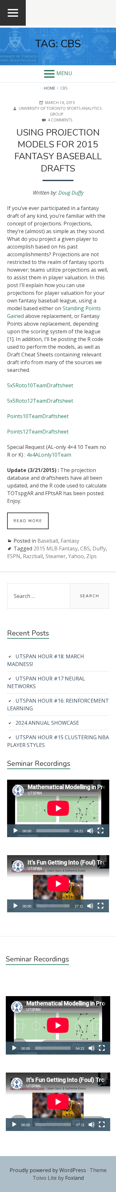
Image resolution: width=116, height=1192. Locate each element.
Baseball (47, 540)
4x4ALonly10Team (49, 454)
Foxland (74, 1177)
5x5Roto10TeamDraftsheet (40, 385)
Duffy (99, 548)
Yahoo (76, 556)
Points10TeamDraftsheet (38, 416)
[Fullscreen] (100, 831)
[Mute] (90, 831)
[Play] (15, 831)
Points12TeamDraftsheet (38, 431)
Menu (64, 73)
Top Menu (13, 25)
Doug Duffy (70, 192)
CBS (85, 548)
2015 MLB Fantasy (56, 548)
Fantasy (70, 540)
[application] (58, 808)
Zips (91, 556)
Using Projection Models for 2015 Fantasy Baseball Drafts (58, 151)
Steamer (55, 556)
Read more (31, 523)
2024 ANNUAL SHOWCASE (47, 722)
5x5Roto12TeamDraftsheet (40, 400)
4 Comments (60, 120)
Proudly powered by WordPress (48, 1170)
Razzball (33, 556)
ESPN (13, 556)
